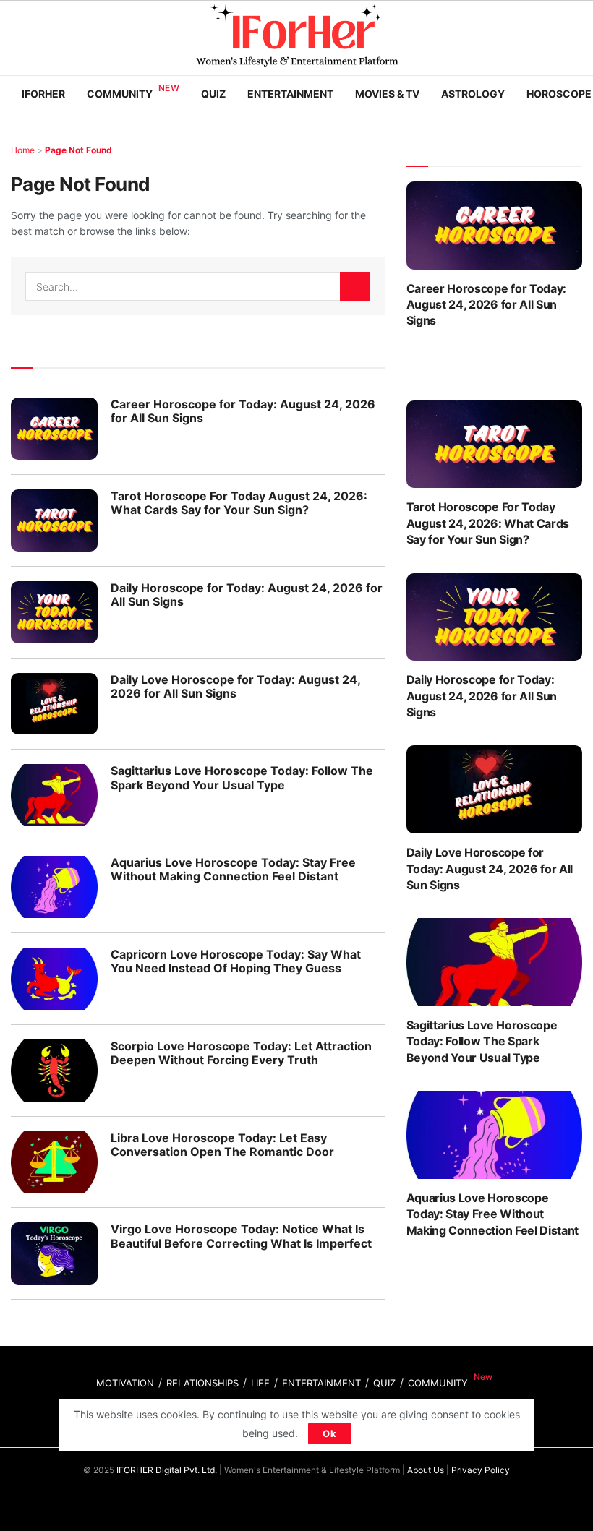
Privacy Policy (480, 1469)
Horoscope (559, 93)
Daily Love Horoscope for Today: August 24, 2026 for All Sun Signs (235, 686)
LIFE (260, 1383)
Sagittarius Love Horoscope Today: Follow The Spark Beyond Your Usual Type (242, 777)
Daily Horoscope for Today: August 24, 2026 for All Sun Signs (247, 594)
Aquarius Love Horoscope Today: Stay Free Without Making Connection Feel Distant (233, 869)
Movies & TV (387, 93)
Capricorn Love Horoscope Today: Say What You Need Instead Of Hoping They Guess (236, 961)
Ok (330, 1433)
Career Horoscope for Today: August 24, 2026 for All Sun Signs (243, 411)
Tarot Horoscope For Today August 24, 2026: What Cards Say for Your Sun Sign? (239, 503)
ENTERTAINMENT (321, 1383)
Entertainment (290, 93)
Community (120, 93)
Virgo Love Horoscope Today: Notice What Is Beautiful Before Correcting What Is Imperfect (241, 1236)
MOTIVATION (125, 1383)
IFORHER (43, 93)
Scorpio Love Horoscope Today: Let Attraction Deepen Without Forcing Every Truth (241, 1053)
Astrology (473, 93)
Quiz (213, 93)
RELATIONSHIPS (202, 1383)
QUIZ (384, 1383)
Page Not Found (78, 150)
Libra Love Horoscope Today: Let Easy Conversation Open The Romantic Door (222, 1145)
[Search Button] (355, 286)
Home (23, 150)
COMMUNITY (438, 1383)
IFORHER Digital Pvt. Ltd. (166, 1469)
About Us (425, 1469)
